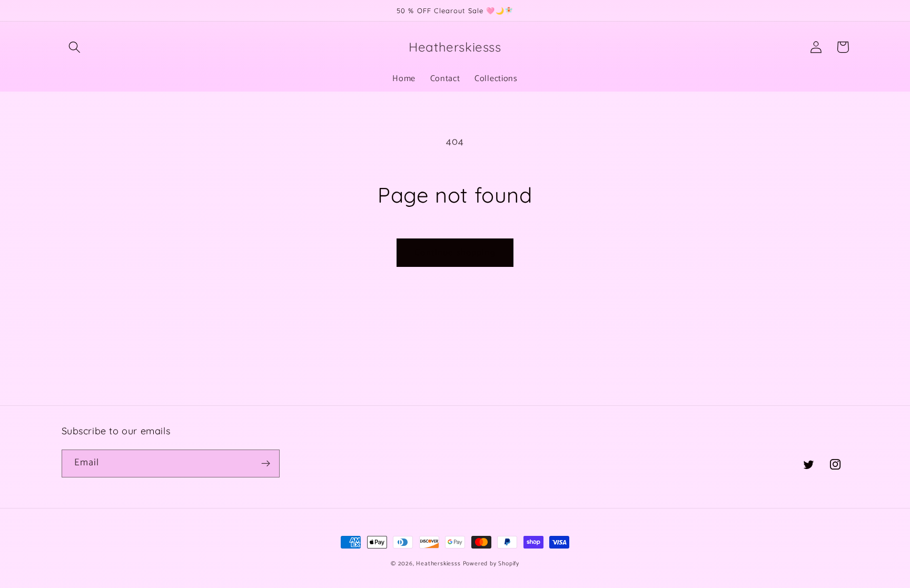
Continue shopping (455, 252)
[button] (75, 47)
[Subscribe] (265, 464)
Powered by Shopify (491, 564)
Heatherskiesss (438, 564)
